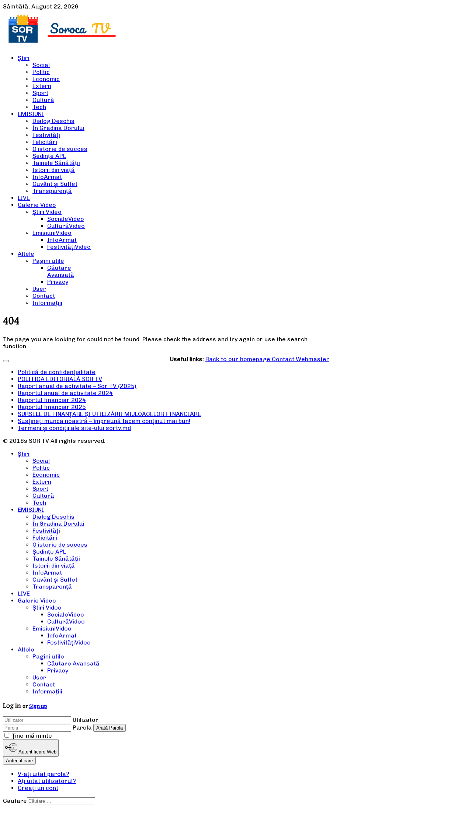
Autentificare (19, 760)
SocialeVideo (65, 218)
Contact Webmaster (300, 359)
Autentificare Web (36, 752)
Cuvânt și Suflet (54, 183)
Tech (39, 106)
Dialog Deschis (53, 120)
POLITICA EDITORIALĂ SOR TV (60, 378)
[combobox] (61, 801)
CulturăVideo (66, 225)
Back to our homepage (238, 359)
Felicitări (44, 141)
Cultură (43, 99)
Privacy (57, 281)
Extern (41, 85)
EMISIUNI (31, 113)
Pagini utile (48, 260)
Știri (24, 57)
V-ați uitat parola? (43, 773)
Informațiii (47, 302)
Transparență (52, 190)
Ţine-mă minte (32, 735)
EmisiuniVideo (52, 232)
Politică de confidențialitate (57, 371)
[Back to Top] (6, 361)
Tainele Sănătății (56, 162)
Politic (41, 71)
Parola (82, 727)
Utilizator (85, 719)
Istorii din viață (53, 169)
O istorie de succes (59, 148)
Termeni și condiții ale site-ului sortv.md (74, 427)
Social (41, 64)
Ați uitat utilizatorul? (47, 780)
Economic (46, 78)
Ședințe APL (49, 155)
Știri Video (47, 211)
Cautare (15, 800)
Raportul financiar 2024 (52, 399)
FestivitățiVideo (69, 246)
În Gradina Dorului (58, 127)
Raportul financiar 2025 (52, 406)
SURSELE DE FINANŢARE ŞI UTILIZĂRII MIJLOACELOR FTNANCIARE (109, 413)
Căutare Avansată (60, 271)
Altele (26, 253)
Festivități (46, 134)
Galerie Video (37, 204)
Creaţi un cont (38, 787)
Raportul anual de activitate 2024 (65, 392)
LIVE (24, 197)
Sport (40, 92)
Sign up (38, 706)
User (39, 288)
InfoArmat (47, 176)
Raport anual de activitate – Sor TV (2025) (77, 385)
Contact (43, 295)
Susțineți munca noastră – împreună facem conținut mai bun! (104, 420)
